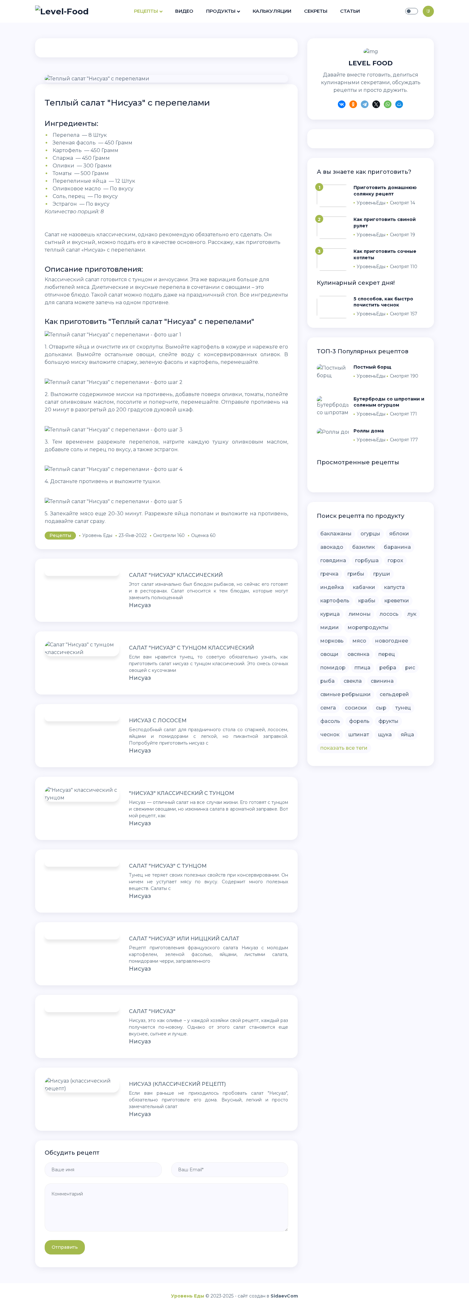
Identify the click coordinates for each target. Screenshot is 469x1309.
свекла (353, 681)
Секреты (315, 11)
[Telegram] (364, 105)
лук (411, 614)
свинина (382, 681)
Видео (184, 11)
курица (330, 614)
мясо (359, 641)
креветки (396, 601)
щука (385, 735)
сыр (381, 708)
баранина (397, 547)
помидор (333, 668)
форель (359, 721)
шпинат (358, 735)
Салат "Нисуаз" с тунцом (168, 866)
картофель (334, 601)
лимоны (360, 614)
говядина (333, 560)
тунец (403, 708)
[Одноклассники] (353, 105)
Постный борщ (372, 367)
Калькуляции (272, 11)
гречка (329, 574)
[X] (376, 105)
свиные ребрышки (345, 694)
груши (381, 574)
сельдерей (394, 694)
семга (328, 708)
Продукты (220, 11)
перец (386, 654)
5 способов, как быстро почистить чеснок (383, 302)
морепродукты (368, 627)
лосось (389, 614)
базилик (363, 547)
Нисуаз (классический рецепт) (177, 1084)
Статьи (350, 11)
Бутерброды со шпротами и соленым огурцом (389, 402)
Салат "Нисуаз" (152, 1011)
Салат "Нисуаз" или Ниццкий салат (184, 939)
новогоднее (391, 641)
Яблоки (399, 534)
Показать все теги (344, 748)
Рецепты (146, 11)
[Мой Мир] (399, 105)
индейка (332, 587)
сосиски (356, 708)
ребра (387, 668)
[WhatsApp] (387, 105)
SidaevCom (284, 1296)
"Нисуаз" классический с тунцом (181, 793)
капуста (394, 587)
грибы (355, 574)
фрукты (388, 721)
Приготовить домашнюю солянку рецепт (385, 190)
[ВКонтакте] (341, 105)
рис (410, 668)
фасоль (330, 721)
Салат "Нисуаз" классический (176, 575)
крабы (367, 601)
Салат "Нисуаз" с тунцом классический (191, 648)
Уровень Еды (187, 1296)
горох (395, 560)
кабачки (364, 587)
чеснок (329, 735)
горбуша (367, 560)
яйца (407, 735)
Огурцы (370, 534)
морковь (332, 641)
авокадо (331, 547)
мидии (329, 627)
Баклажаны (336, 534)
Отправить (65, 1247)
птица (362, 668)
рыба (327, 681)
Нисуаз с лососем (158, 720)
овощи (329, 654)
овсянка (358, 654)
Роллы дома (369, 431)
